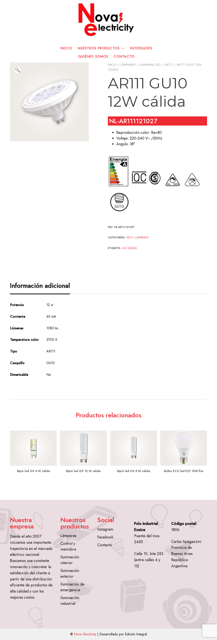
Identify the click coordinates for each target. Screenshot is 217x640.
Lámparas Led (150, 64)
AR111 (168, 64)
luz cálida (129, 248)
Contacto (124, 56)
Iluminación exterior (69, 573)
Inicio (66, 48)
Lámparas (128, 64)
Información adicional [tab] (40, 285)
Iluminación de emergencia (72, 587)
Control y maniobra (68, 546)
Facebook (105, 537)
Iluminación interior (69, 560)
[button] (17, 70)
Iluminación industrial (69, 600)
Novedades (141, 48)
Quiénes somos (93, 56)
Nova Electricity (85, 634)
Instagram (105, 529)
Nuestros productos (99, 48)
